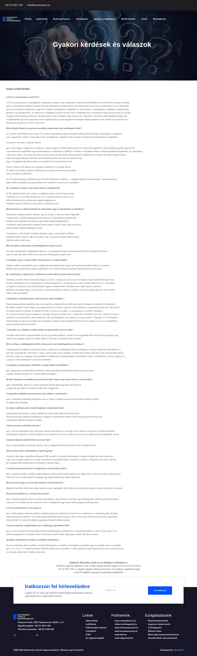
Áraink (144, 19)
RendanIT (179, 650)
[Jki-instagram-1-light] (37, 635)
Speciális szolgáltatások (104, 19)
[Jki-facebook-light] (15, 635)
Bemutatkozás (159, 19)
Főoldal (28, 19)
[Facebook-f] (174, 5)
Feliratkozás (160, 590)
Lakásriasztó (41, 19)
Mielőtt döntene (128, 19)
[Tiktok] (181, 5)
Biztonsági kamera (61, 19)
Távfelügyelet (82, 19)
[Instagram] (194, 5)
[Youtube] (187, 5)
